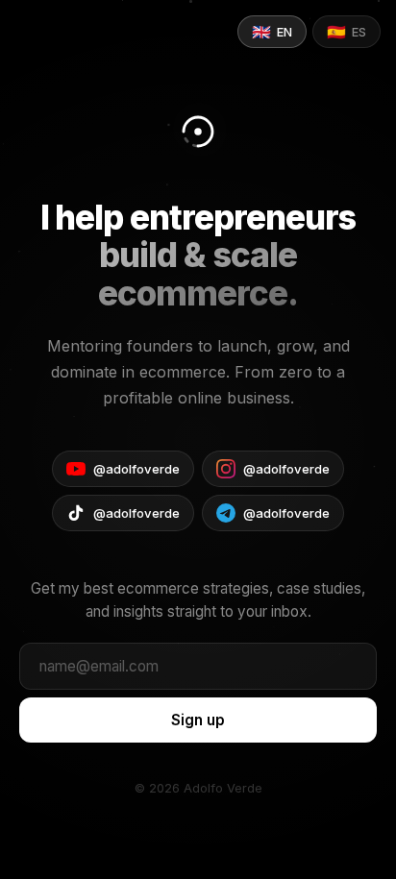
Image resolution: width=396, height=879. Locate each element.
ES (346, 31)
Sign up (198, 720)
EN (272, 31)
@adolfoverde (136, 468)
